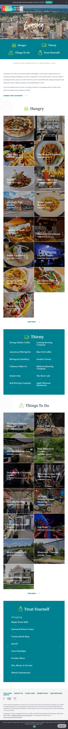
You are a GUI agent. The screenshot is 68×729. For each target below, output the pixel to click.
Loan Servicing (56, 693)
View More (32, 322)
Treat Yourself (52, 52)
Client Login (30, 693)
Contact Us (18, 693)
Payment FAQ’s (42, 693)
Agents (6, 695)
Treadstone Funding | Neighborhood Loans (12, 9)
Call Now (49, 2)
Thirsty (52, 45)
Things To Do (22, 52)
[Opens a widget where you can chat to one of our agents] (61, 726)
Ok (34, 726)
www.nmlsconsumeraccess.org (12, 717)
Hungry (22, 45)
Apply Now (7, 693)
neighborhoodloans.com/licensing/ (22, 715)
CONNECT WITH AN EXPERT (13, 95)
